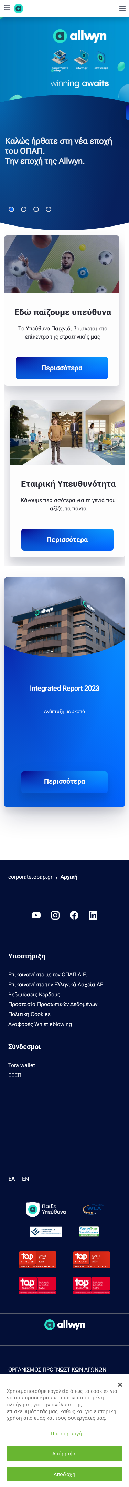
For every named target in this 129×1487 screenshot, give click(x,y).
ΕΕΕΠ (14, 1075)
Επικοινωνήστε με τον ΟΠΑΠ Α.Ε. (48, 974)
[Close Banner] (120, 1384)
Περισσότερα (61, 368)
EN (25, 1179)
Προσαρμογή (66, 1433)
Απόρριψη (64, 1453)
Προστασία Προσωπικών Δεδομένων (52, 1004)
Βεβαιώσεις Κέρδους (34, 994)
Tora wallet (21, 1065)
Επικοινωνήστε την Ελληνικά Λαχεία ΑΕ (55, 984)
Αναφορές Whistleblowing (40, 1024)
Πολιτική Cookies (29, 1014)
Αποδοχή (64, 1474)
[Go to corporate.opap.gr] (31, 8)
